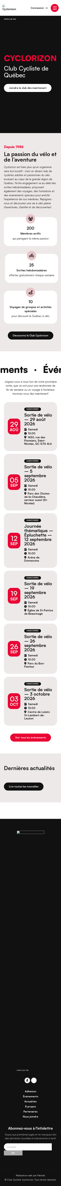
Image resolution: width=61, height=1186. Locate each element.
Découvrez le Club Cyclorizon (30, 335)
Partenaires (30, 1111)
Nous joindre (30, 1116)
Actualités (30, 1101)
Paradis (41, 1175)
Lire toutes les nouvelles (23, 786)
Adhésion (30, 1091)
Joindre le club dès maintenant (27, 87)
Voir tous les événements (30, 737)
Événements (30, 1096)
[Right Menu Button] (55, 8)
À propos (30, 1106)
